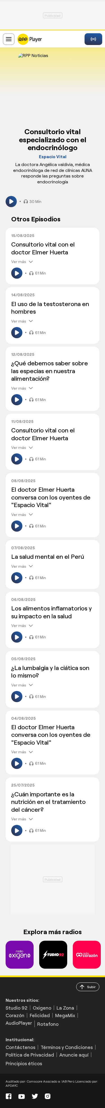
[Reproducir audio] (11, 201)
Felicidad (40, 1015)
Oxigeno (42, 1007)
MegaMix (65, 1015)
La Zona (65, 1007)
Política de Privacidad (30, 1054)
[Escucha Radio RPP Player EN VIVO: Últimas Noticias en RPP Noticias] (29, 38)
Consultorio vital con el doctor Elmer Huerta (43, 247)
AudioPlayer (19, 1023)
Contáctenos (20, 1047)
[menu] (9, 39)
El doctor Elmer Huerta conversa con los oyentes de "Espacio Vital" (50, 497)
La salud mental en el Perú (47, 556)
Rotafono (48, 1024)
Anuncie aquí (73, 1054)
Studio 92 (16, 1007)
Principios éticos (24, 1063)
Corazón (15, 1015)
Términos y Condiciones (67, 1047)
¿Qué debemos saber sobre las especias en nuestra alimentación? (49, 370)
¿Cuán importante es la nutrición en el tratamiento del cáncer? (48, 801)
